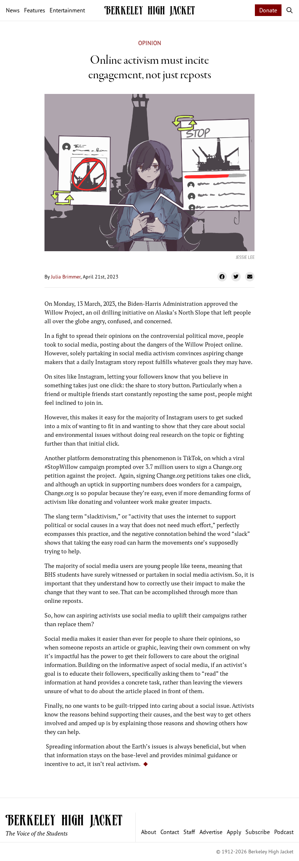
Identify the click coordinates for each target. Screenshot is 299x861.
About (148, 832)
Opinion (149, 43)
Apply (234, 832)
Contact (169, 832)
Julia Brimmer (66, 276)
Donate (268, 10)
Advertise (210, 832)
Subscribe (257, 832)
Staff (189, 832)
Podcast (284, 832)
